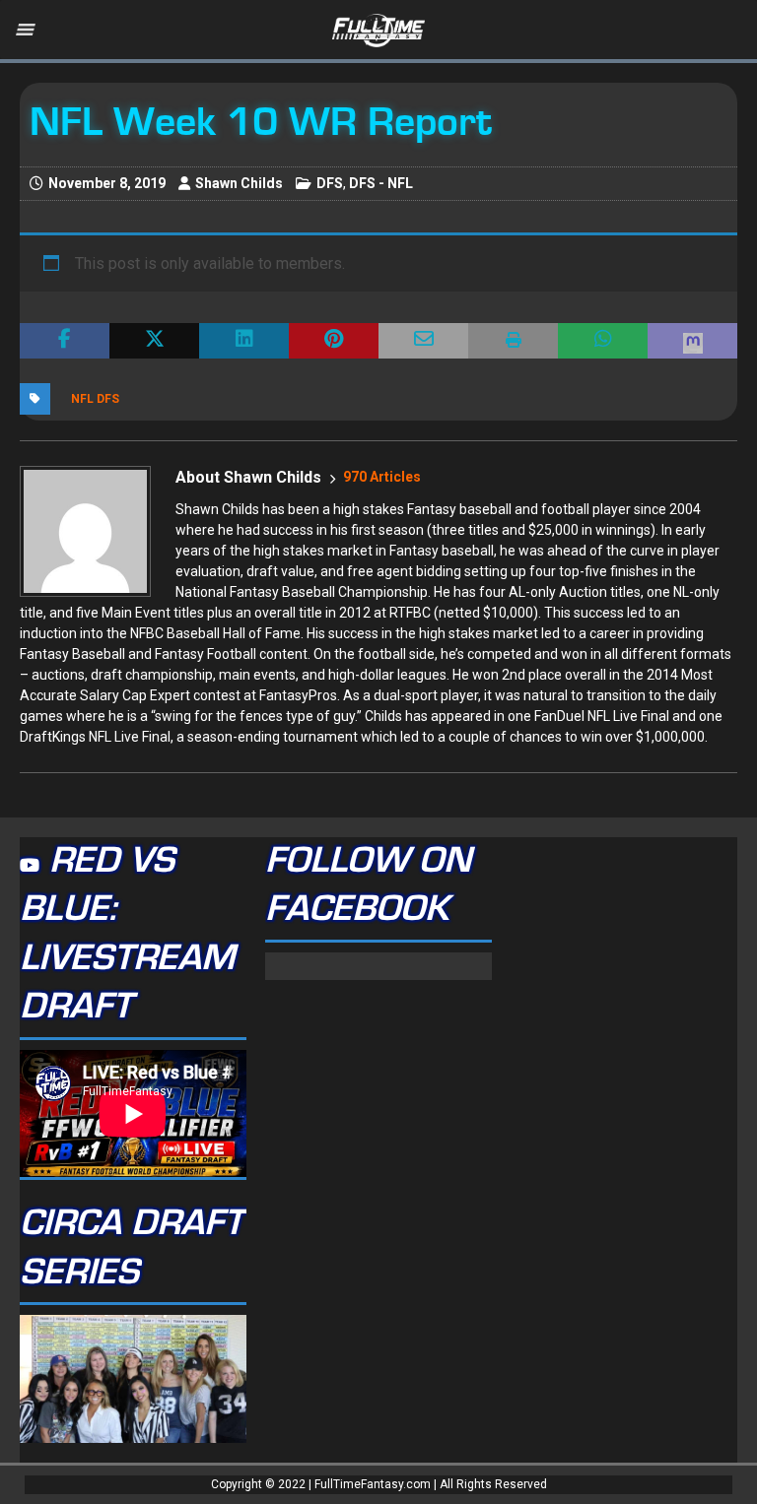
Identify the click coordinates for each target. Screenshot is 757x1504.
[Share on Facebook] (64, 341)
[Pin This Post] (333, 341)
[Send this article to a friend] (423, 341)
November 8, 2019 (107, 183)
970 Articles (382, 477)
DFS (329, 183)
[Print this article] (513, 341)
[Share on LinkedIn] (244, 341)
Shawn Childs (239, 183)
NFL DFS (95, 399)
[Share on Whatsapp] (603, 341)
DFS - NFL (381, 183)
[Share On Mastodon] (692, 341)
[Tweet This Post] (154, 341)
